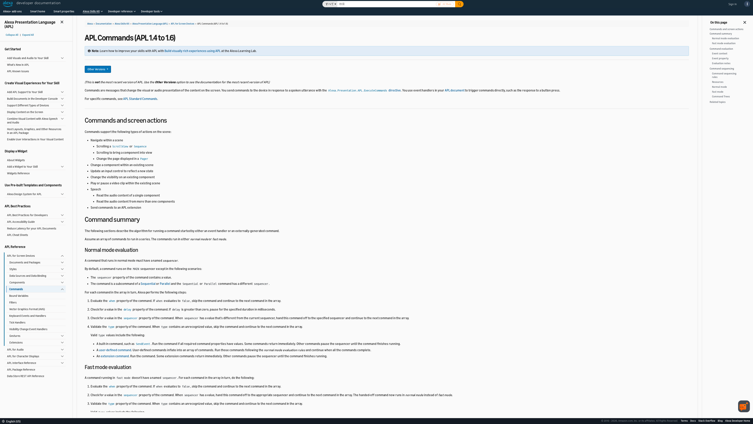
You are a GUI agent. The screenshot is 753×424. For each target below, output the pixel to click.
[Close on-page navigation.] (745, 21)
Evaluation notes (721, 63)
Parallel (165, 284)
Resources (717, 81)
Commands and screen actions (726, 29)
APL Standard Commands (140, 99)
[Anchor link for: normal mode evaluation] (141, 249)
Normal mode (719, 86)
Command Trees (721, 96)
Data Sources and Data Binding (27, 275)
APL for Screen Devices (21, 255)
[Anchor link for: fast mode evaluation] (134, 366)
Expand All (28, 34)
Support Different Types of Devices (28, 105)
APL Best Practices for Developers (27, 215)
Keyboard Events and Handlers (27, 315)
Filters (13, 302)
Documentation (104, 23)
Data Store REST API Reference (25, 376)
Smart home (37, 11)
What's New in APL (18, 64)
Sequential (148, 284)
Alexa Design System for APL (24, 194)
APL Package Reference (21, 369)
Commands (16, 289)
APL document (455, 90)
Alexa (90, 23)
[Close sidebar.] (62, 22)
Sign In (732, 4)
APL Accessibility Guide (21, 221)
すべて (330, 4)
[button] (91, 12)
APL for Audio (15, 349)
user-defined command (115, 350)
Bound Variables (18, 295)
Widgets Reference (18, 173)
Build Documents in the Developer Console (32, 98)
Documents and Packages (24, 262)
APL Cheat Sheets (17, 235)
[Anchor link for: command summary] (143, 218)
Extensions (16, 342)
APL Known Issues (18, 71)
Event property (720, 58)
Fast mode (717, 91)
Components (17, 282)
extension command (115, 356)
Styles (13, 269)
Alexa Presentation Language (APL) (150, 23)
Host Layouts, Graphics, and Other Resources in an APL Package (34, 130)
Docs (693, 420)
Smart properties (64, 11)
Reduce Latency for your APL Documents (31, 228)
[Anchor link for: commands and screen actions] (170, 119)
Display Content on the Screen (25, 112)
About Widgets (16, 160)
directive (364, 90)
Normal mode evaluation (725, 38)
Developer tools (150, 11)
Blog (720, 420)
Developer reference (120, 11)
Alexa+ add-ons (12, 11)
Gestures (14, 335)
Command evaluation (721, 48)
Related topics (718, 102)
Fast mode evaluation (724, 43)
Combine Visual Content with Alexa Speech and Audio (32, 120)
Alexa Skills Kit (91, 11)
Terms (684, 420)
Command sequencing (722, 68)
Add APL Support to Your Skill (25, 92)
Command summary (721, 33)
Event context (719, 53)
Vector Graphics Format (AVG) (27, 309)
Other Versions (96, 69)
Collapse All (12, 34)
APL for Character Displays (23, 356)
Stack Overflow (707, 420)
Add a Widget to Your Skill (22, 166)
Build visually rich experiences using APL (193, 51)
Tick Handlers (17, 322)
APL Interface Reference (21, 363)
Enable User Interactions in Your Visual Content (35, 139)
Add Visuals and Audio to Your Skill (27, 58)
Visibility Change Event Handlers (28, 329)
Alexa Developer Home (737, 420)
